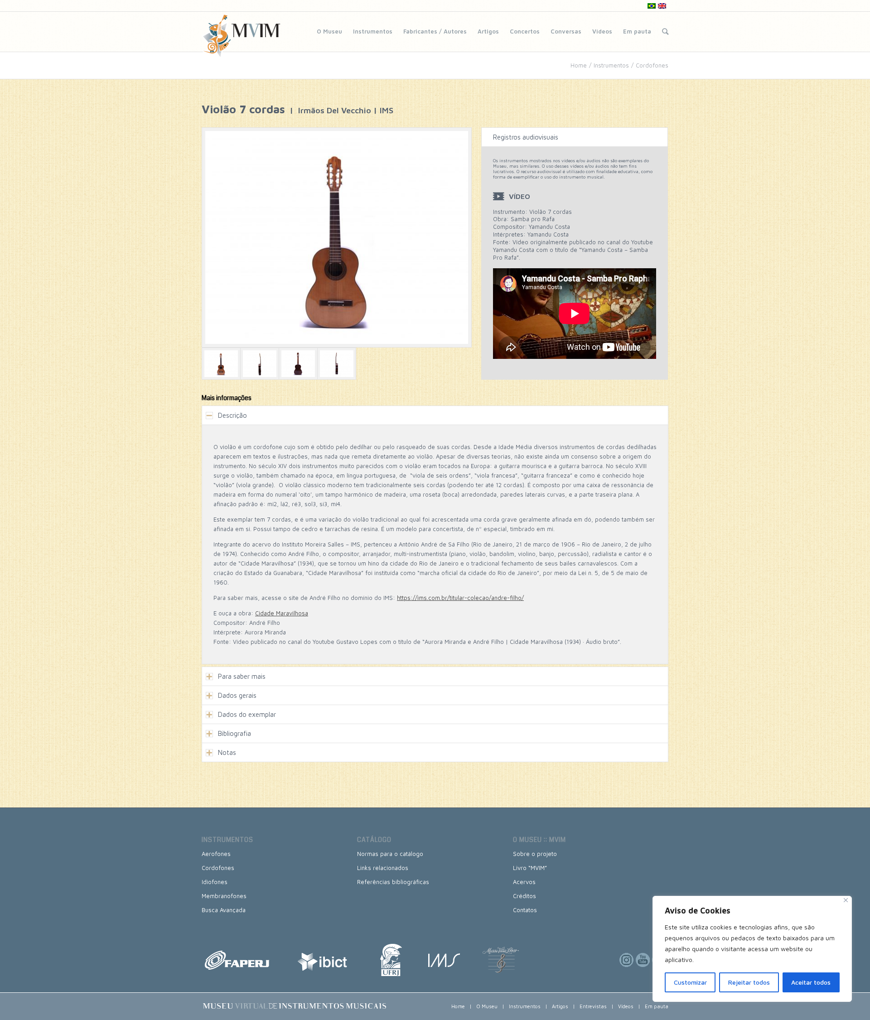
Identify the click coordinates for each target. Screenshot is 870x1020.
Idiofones (214, 881)
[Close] (846, 900)
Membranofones (224, 895)
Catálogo (374, 839)
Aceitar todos (811, 982)
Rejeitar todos (749, 982)
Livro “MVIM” (530, 867)
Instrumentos (372, 31)
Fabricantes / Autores (435, 31)
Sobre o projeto (535, 853)
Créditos (524, 895)
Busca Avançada (224, 910)
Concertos (525, 31)
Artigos (488, 31)
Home (578, 65)
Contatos (525, 910)
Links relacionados (382, 867)
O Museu (329, 31)
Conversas (566, 31)
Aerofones (216, 853)
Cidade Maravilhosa (281, 613)
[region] (752, 949)
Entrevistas (593, 1006)
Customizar (690, 982)
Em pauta (637, 31)
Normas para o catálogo (390, 853)
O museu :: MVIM (539, 839)
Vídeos (602, 31)
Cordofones (652, 65)
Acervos (524, 881)
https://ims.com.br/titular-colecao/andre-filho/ (460, 597)
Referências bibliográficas (393, 881)
